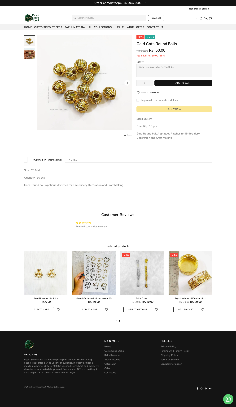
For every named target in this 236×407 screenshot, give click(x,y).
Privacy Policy (168, 346)
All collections (112, 359)
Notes (140, 62)
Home (107, 346)
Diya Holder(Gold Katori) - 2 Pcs (190, 298)
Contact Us (110, 372)
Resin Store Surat (32, 18)
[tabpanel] (142, 285)
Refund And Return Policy (175, 350)
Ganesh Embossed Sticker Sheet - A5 (94, 298)
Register (193, 8)
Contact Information (171, 363)
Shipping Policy (169, 355)
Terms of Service (170, 359)
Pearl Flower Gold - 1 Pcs (46, 298)
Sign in (206, 8)
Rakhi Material (112, 355)
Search (156, 18)
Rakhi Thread (142, 298)
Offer (107, 368)
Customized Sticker (114, 350)
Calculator (110, 363)
